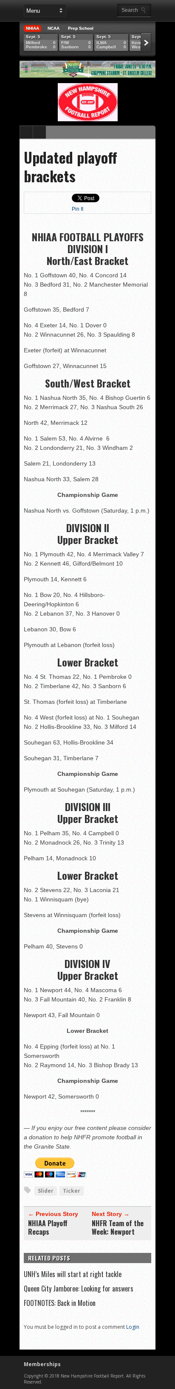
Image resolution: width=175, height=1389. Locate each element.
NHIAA (32, 28)
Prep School (80, 28)
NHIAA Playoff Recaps (48, 1227)
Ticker (71, 1190)
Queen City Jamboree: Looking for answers (78, 1288)
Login (132, 1326)
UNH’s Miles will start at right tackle (72, 1274)
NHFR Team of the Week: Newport (118, 1227)
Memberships (42, 1364)
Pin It (77, 209)
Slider (46, 1190)
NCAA (53, 28)
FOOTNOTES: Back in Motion (60, 1303)
